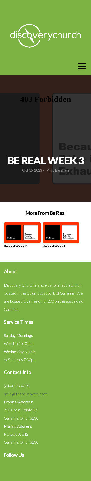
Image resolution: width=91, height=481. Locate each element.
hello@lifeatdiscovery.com (25, 393)
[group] (22, 237)
